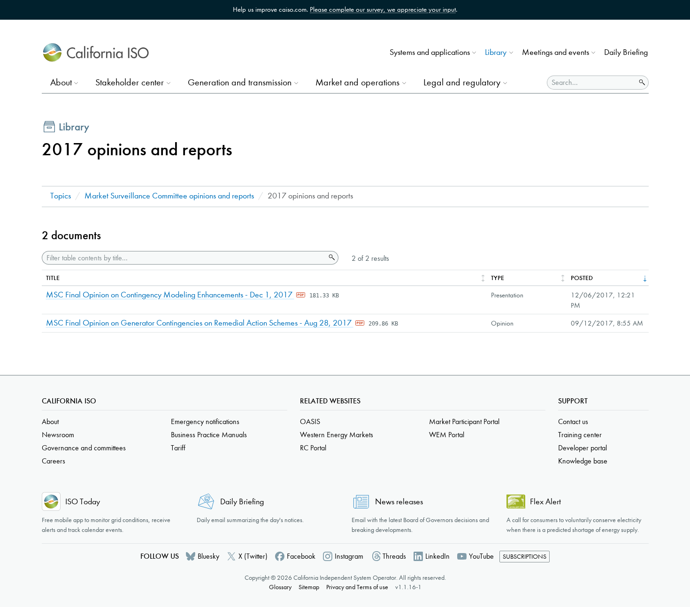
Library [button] (495, 52)
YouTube (481, 556)
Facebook (301, 556)
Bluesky (208, 556)
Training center (580, 434)
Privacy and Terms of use (357, 587)
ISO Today (82, 502)
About (50, 421)
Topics (60, 196)
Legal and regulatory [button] (461, 82)
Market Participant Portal (464, 421)
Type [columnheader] (497, 278)
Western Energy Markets (336, 434)
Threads (394, 556)
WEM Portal (446, 434)
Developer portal (582, 447)
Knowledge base (582, 460)
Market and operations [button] (357, 82)
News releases (399, 502)
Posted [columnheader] (582, 278)
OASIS (310, 421)
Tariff (178, 447)
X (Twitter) (253, 556)
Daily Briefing (626, 52)
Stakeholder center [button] (129, 82)
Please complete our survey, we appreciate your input (383, 9)
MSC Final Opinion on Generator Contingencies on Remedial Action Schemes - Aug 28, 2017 (199, 323)
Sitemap (309, 587)
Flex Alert (545, 502)
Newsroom (58, 434)
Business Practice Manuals (209, 434)
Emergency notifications (205, 421)
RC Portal (313, 447)
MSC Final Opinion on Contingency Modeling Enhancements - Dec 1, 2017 (170, 295)
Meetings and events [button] (555, 52)
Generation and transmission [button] (239, 82)
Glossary (280, 587)
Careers (53, 460)
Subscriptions (524, 557)
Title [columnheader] (53, 278)
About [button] (61, 82)
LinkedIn (437, 556)
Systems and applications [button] (430, 52)
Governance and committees (84, 447)
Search (331, 257)
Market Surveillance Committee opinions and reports (169, 196)
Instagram (349, 556)
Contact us (573, 421)
